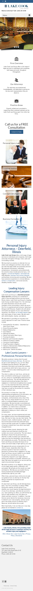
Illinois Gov (9, 534)
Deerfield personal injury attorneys (12, 361)
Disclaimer (19, 536)
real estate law (25, 274)
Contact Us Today (16, 132)
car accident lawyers (21, 312)
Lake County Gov (19, 534)
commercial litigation (13, 274)
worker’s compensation (8, 281)
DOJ (4, 534)
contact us (20, 508)
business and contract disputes (20, 275)
